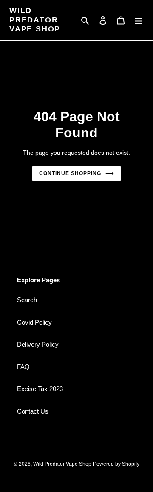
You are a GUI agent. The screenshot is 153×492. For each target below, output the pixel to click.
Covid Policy (34, 322)
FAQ (23, 366)
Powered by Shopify (116, 464)
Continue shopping (70, 173)
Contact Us (32, 411)
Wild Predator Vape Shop (34, 19)
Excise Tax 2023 (40, 388)
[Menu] (138, 20)
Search (27, 299)
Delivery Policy (38, 344)
